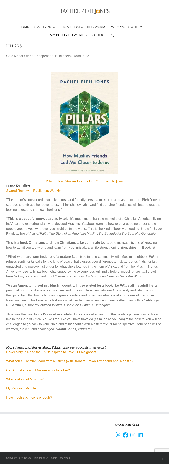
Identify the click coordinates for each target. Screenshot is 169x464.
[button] (112, 35)
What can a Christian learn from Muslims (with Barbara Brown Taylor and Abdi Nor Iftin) (69, 361)
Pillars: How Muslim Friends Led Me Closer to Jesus (84, 181)
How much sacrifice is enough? (29, 397)
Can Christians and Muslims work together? (38, 370)
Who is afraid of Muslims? (25, 379)
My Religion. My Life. (21, 388)
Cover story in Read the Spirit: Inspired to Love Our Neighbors (51, 352)
